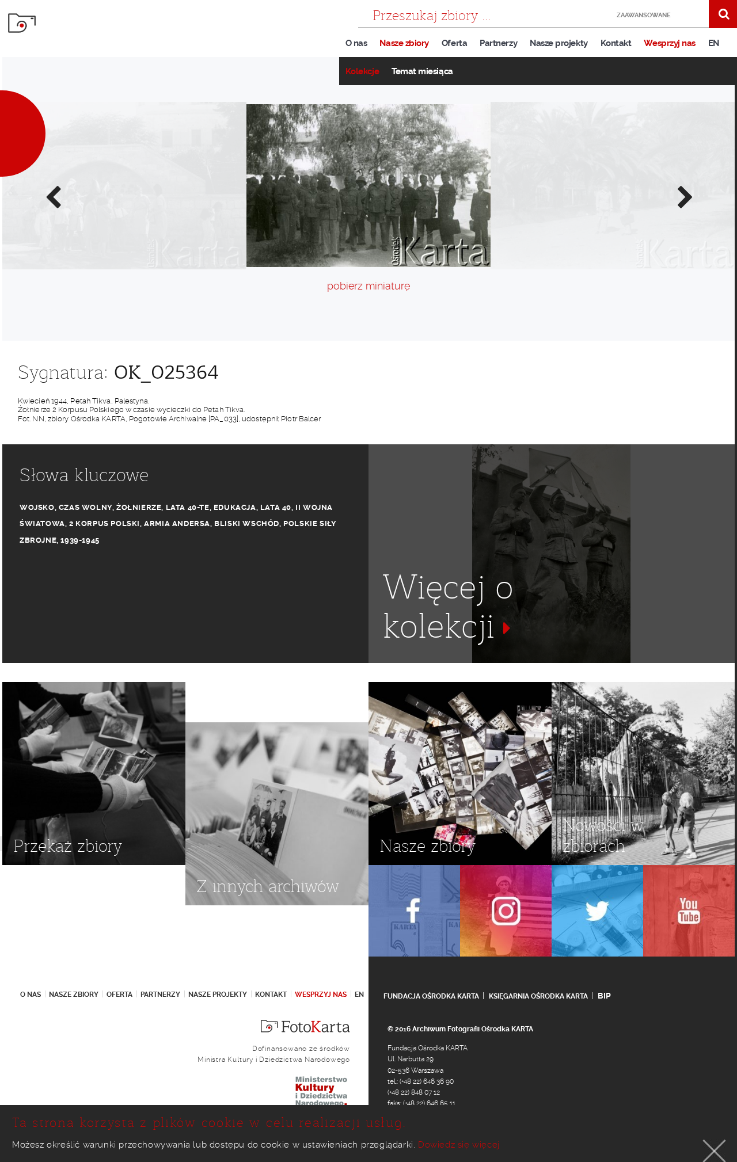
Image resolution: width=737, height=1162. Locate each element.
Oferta (454, 43)
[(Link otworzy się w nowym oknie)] (414, 911)
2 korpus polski (104, 523)
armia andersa (177, 523)
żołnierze (138, 507)
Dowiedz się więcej (459, 1145)
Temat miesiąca (422, 71)
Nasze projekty (559, 43)
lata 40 (275, 507)
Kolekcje (362, 71)
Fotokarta (22, 23)
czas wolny (85, 507)
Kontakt (616, 43)
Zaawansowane (644, 15)
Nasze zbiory (403, 43)
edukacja (235, 507)
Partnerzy (498, 43)
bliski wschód (246, 523)
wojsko (37, 507)
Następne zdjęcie (685, 196)
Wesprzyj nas (669, 43)
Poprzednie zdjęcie (52, 196)
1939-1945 (79, 540)
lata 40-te (188, 507)
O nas (356, 43)
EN (713, 43)
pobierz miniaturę (368, 286)
